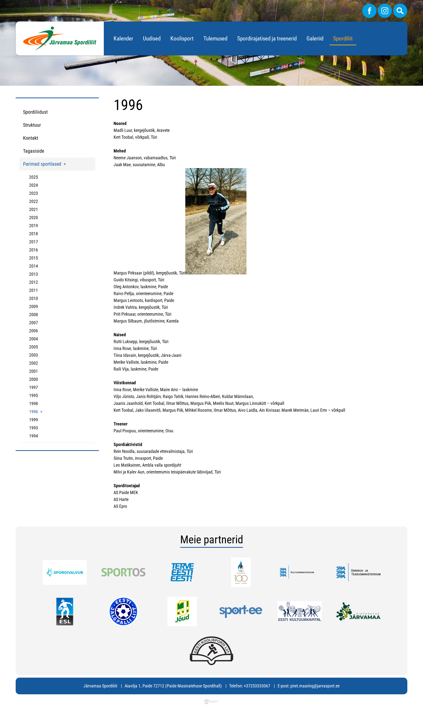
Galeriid (314, 38)
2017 (33, 241)
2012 (33, 282)
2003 (33, 355)
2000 (33, 379)
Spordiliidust (35, 112)
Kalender (123, 38)
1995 (33, 395)
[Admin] (1, 3)
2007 (33, 322)
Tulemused (215, 38)
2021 (33, 209)
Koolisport (182, 38)
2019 (33, 225)
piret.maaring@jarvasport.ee (315, 685)
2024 (33, 185)
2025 (33, 177)
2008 (33, 314)
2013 (33, 274)
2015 (33, 258)
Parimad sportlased (42, 164)
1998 (33, 403)
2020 (33, 217)
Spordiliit (343, 38)
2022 (33, 201)
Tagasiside (33, 151)
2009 (33, 306)
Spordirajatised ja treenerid (267, 38)
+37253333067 (257, 685)
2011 (33, 290)
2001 (33, 371)
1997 (33, 387)
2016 (33, 249)
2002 (33, 363)
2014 (33, 266)
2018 (33, 233)
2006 (33, 330)
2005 (33, 346)
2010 (33, 298)
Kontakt (30, 138)
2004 (33, 338)
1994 (33, 435)
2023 (33, 193)
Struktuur (32, 125)
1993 (33, 427)
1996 (33, 411)
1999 (33, 419)
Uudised (152, 38)
